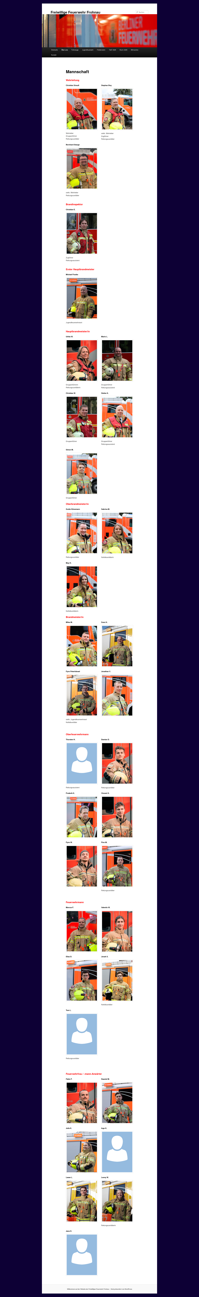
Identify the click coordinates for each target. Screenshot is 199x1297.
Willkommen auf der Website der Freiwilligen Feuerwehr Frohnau (88, 1289)
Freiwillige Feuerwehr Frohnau (75, 12)
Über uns (64, 50)
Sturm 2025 (123, 50)
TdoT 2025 (112, 50)
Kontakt (53, 55)
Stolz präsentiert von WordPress (121, 1289)
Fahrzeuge (74, 50)
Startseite (54, 50)
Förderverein (101, 50)
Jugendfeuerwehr (87, 50)
